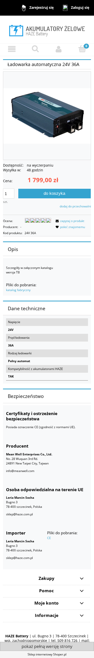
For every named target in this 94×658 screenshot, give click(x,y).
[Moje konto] (59, 49)
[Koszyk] (82, 49)
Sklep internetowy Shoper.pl (47, 654)
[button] (12, 49)
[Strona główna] (47, 29)
